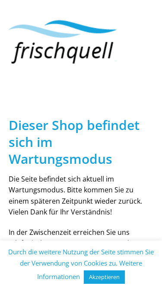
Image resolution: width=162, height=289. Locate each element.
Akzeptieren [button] (104, 277)
